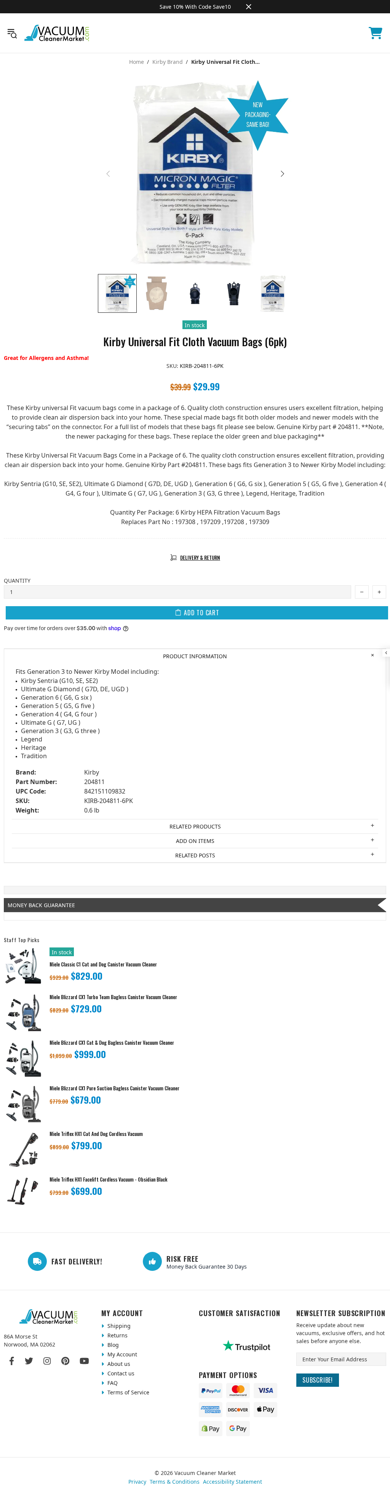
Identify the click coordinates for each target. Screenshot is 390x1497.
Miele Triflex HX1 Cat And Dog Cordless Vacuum (96, 1134)
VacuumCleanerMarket (57, 33)
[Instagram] (47, 1361)
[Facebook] (12, 1361)
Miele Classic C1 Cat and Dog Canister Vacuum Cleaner (103, 964)
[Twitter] (29, 1361)
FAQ (112, 1382)
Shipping (118, 1325)
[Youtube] (84, 1361)
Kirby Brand (167, 62)
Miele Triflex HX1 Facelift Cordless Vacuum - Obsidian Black (108, 1179)
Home (136, 62)
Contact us (120, 1373)
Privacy (137, 1481)
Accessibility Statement (232, 1481)
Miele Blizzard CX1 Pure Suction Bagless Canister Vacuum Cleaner (114, 1088)
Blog (112, 1344)
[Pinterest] (65, 1361)
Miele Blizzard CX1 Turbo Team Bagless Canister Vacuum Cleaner (113, 997)
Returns (117, 1335)
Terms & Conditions (175, 1481)
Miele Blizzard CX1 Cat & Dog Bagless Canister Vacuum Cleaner (112, 1042)
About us (118, 1363)
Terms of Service (127, 1392)
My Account (121, 1354)
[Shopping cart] (375, 33)
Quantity (17, 580)
